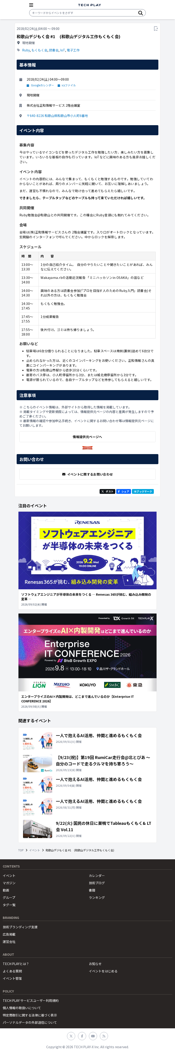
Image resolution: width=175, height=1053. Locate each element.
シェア (125, 491)
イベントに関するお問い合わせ (90, 474)
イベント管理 (12, 978)
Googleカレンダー (42, 85)
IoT (62, 50)
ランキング (97, 897)
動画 (6, 890)
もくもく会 (39, 50)
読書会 (54, 50)
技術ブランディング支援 (20, 927)
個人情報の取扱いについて (22, 1007)
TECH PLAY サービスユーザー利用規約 (31, 1000)
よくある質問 (12, 971)
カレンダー (97, 875)
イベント (34, 850)
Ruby (26, 50)
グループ (9, 897)
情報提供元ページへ (87, 436)
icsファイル (69, 85)
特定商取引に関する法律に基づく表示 (30, 1015)
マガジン (9, 883)
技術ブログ (97, 883)
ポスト (109, 491)
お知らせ (95, 963)
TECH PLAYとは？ (16, 963)
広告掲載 (9, 934)
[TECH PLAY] (89, 5)
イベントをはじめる (103, 971)
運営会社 (9, 941)
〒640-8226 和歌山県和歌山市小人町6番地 (57, 115)
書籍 (92, 890)
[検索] (140, 13)
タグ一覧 (9, 904)
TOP (21, 850)
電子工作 (73, 50)
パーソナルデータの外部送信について (30, 1022)
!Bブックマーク (143, 491)
